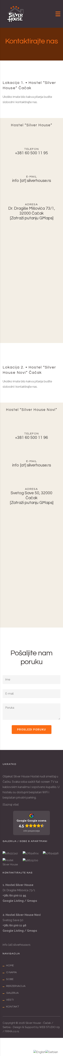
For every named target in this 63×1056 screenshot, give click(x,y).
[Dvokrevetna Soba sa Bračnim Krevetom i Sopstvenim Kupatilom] (11, 851)
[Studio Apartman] (31, 861)
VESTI (10, 999)
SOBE (9, 979)
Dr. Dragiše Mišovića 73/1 (19, 890)
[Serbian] (52, 1052)
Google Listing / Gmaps (20, 930)
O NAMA (11, 972)
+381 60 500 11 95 (31, 153)
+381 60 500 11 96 (31, 437)
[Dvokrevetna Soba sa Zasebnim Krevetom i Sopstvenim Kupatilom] (51, 851)
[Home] (16, 13)
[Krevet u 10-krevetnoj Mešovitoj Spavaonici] (31, 851)
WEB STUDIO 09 (49, 1027)
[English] (39, 1052)
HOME (10, 965)
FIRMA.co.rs (12, 1031)
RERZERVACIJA (16, 986)
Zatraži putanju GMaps (31, 218)
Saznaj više (11, 804)
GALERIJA (12, 992)
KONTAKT (12, 1006)
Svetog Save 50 (13, 920)
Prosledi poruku (31, 729)
